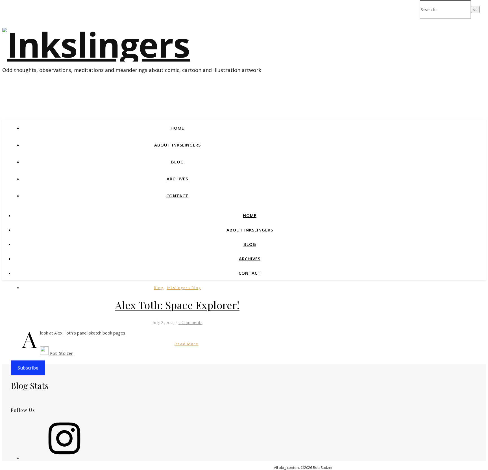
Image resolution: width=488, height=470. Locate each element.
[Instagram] (64, 458)
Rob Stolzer (61, 353)
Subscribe (28, 368)
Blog (177, 162)
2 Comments (190, 322)
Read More (187, 343)
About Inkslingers (177, 145)
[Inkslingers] (96, 44)
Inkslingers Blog (184, 287)
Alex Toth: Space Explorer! (177, 305)
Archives (177, 179)
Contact (177, 195)
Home (177, 128)
